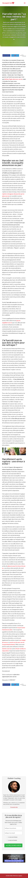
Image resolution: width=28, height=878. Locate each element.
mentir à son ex (6, 648)
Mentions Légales (17, 875)
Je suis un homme (12, 840)
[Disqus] (14, 711)
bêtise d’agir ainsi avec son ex (13, 79)
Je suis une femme (12, 837)
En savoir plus (14, 807)
